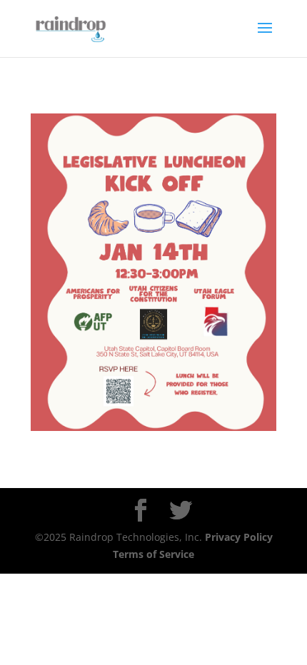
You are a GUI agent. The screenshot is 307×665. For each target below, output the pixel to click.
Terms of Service (153, 554)
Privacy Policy (239, 537)
